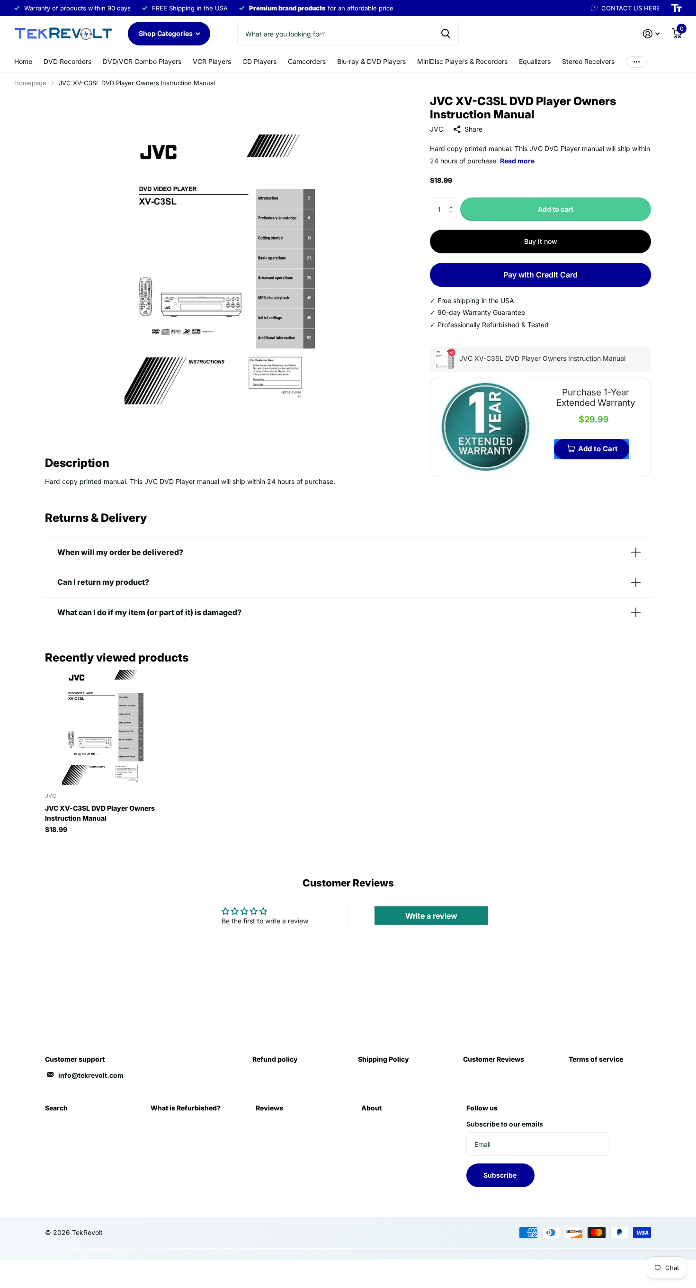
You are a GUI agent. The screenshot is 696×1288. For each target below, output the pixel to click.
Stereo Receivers (588, 61)
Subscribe (500, 1175)
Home (23, 61)
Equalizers (535, 61)
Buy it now (540, 241)
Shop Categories (166, 33)
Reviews (269, 1108)
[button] (453, 201)
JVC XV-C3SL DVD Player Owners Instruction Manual (100, 813)
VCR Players (212, 61)
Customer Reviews (493, 1059)
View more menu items (636, 61)
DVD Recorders (67, 61)
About (371, 1108)
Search (56, 1108)
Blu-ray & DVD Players (371, 61)
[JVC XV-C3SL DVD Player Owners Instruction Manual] (102, 727)
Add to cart (555, 209)
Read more (517, 161)
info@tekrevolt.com (91, 1075)
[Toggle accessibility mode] (676, 8)
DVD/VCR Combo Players (142, 61)
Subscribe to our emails (504, 1124)
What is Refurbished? (186, 1108)
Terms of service (596, 1059)
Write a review (431, 916)
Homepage (30, 83)
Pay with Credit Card (540, 274)
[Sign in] (651, 34)
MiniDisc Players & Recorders (462, 61)
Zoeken (446, 33)
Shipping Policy (383, 1059)
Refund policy (275, 1059)
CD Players (259, 61)
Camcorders (307, 61)
